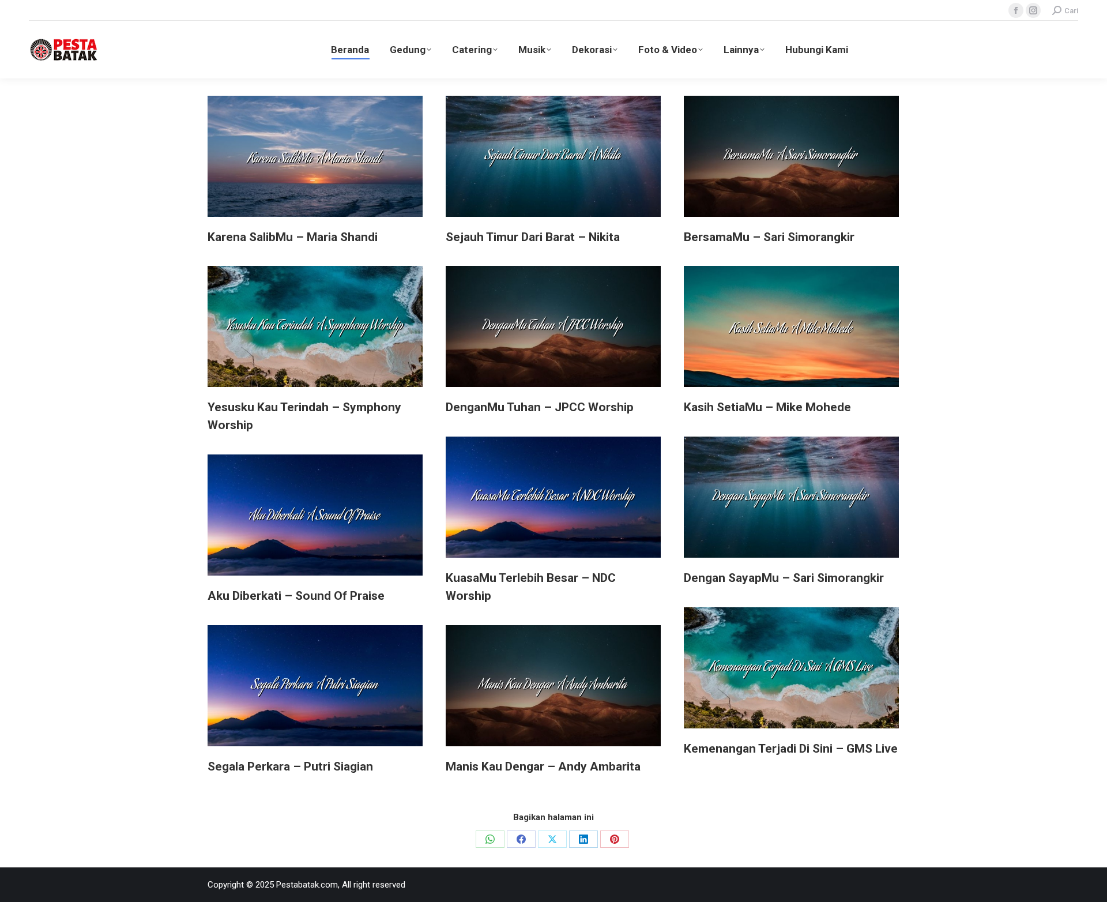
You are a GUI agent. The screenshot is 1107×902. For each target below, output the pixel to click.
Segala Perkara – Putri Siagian (290, 766)
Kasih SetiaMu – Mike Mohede (767, 407)
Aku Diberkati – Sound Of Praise (296, 596)
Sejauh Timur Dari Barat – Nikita (533, 237)
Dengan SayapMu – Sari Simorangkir (784, 578)
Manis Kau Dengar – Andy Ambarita (543, 766)
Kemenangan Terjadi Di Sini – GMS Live (791, 749)
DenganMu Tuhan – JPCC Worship (540, 407)
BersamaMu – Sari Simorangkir (769, 237)
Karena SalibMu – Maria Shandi (293, 237)
